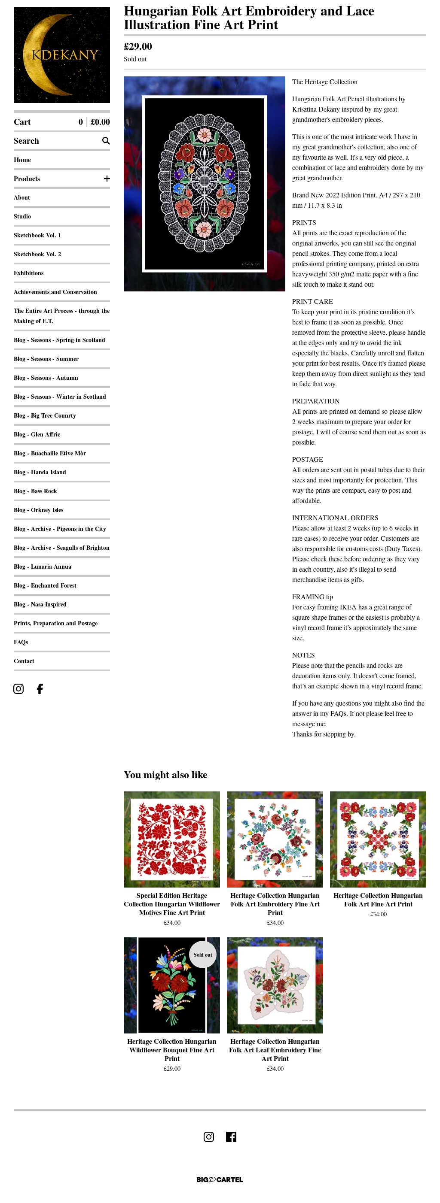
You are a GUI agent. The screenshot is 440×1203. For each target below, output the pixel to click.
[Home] (62, 55)
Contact (24, 660)
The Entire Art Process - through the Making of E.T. (62, 315)
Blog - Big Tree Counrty (45, 415)
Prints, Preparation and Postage (56, 622)
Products (27, 178)
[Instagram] (18, 689)
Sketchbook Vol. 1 (37, 234)
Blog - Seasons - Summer (46, 358)
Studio (22, 216)
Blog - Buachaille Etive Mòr (50, 453)
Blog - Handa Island (40, 471)
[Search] (106, 140)
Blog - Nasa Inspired (40, 604)
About (22, 197)
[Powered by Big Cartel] (220, 1179)
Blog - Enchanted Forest (45, 585)
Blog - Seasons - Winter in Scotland (60, 396)
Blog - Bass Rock (35, 490)
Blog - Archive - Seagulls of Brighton (62, 547)
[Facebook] (40, 689)
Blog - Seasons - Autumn (46, 377)
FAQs (21, 641)
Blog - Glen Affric (37, 434)
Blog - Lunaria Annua (42, 566)
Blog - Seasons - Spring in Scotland (59, 339)
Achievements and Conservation (55, 291)
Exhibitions (28, 272)
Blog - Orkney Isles (38, 509)
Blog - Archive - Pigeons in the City (60, 528)
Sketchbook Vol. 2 (37, 253)
